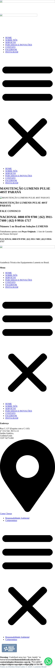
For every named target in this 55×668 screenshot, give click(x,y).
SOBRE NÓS (11, 40)
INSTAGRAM (11, 52)
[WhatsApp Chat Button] (48, 661)
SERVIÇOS (10, 42)
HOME (8, 38)
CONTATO (10, 47)
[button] (27, 110)
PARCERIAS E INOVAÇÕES (18, 45)
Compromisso (11, 520)
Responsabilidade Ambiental (17, 518)
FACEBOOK (11, 49)
